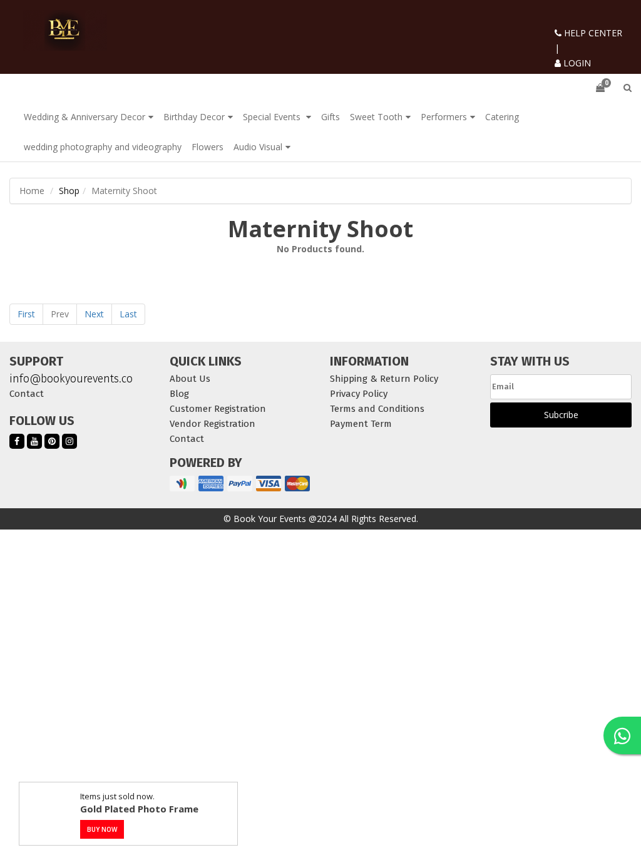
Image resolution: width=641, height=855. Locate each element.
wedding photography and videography (103, 147)
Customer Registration (218, 408)
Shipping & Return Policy (384, 378)
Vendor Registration (212, 423)
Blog (179, 393)
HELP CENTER (592, 33)
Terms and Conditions (377, 408)
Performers (444, 117)
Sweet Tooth (376, 117)
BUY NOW (102, 829)
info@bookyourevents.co (71, 379)
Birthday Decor (194, 117)
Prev (60, 314)
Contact (26, 393)
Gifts (330, 117)
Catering (502, 117)
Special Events (273, 117)
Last (128, 314)
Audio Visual (257, 147)
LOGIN (576, 63)
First (26, 314)
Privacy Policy (358, 393)
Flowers (207, 147)
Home (31, 191)
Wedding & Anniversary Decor (84, 117)
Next (94, 314)
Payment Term (361, 423)
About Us (190, 378)
